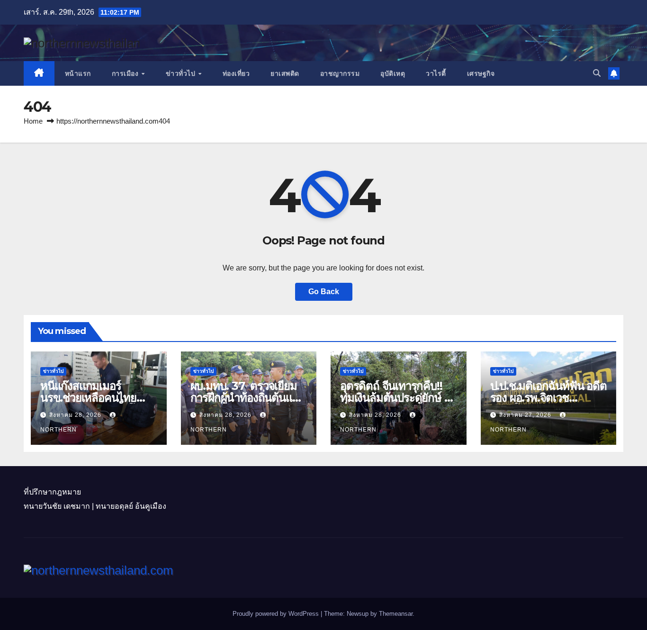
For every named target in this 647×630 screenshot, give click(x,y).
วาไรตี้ (436, 73)
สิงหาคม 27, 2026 (526, 415)
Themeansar (396, 613)
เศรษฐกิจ (481, 73)
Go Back (323, 292)
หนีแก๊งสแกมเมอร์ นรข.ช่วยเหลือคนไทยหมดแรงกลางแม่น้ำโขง (93, 397)
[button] (597, 73)
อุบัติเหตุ (392, 73)
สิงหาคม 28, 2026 (76, 415)
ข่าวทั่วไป (182, 73)
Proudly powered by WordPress (277, 613)
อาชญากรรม (340, 73)
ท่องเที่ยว (236, 73)
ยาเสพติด (284, 73)
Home (33, 121)
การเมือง (126, 73)
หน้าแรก (78, 73)
